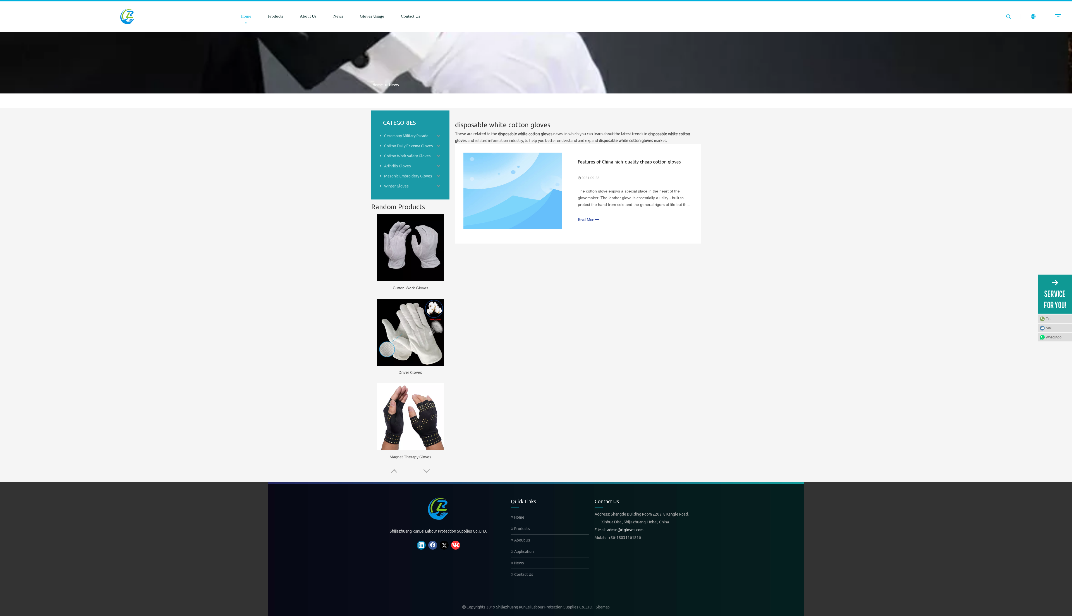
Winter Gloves (396, 186)
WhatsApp (1054, 337)
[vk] (455, 545)
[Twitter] (444, 545)
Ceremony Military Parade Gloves (412, 136)
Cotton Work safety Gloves (407, 156)
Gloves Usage (372, 16)
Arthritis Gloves (397, 166)
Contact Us (410, 16)
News (338, 16)
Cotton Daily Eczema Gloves (408, 146)
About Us (308, 16)
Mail (1049, 328)
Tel (1048, 319)
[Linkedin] (421, 545)
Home (246, 16)
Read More (586, 220)
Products (275, 16)
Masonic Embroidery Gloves (408, 176)
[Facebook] (432, 545)
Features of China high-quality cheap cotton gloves (629, 161)
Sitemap (603, 607)
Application (523, 551)
